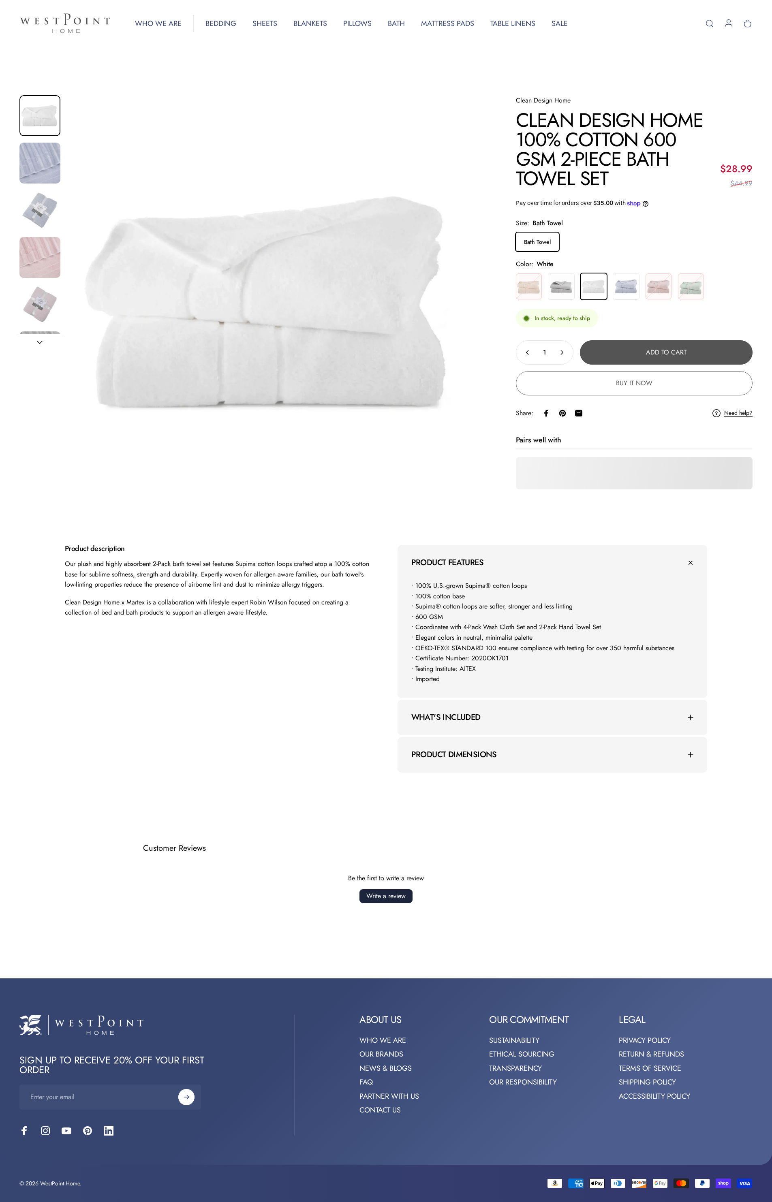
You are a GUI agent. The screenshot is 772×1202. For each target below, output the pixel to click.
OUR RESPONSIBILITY (523, 1082)
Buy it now (634, 383)
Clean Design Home (543, 100)
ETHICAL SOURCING (521, 1054)
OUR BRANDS (381, 1054)
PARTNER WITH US (389, 1096)
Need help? (738, 413)
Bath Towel (537, 242)
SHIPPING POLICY (647, 1082)
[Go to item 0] (39, 115)
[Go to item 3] (39, 210)
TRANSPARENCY (515, 1068)
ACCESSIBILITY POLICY (654, 1096)
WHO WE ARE (382, 1040)
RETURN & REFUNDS (651, 1054)
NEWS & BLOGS (385, 1068)
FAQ (366, 1082)
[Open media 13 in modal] (273, 301)
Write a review (386, 896)
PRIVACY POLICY (645, 1040)
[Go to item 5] (39, 257)
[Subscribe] (186, 1097)
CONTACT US (380, 1110)
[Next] (458, 321)
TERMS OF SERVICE (650, 1068)
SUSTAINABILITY (514, 1040)
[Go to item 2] (39, 163)
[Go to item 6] (39, 304)
